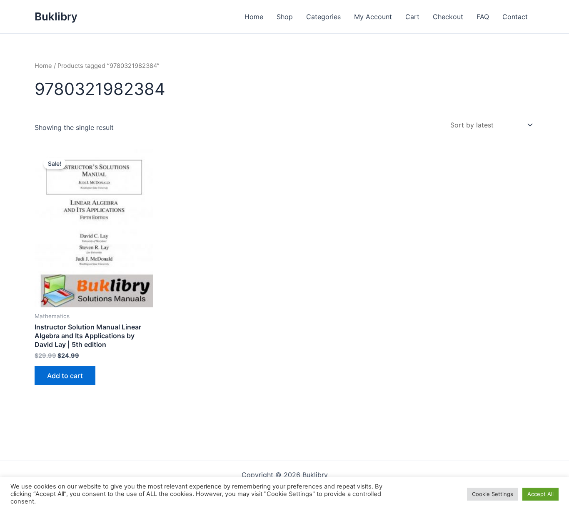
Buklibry (56, 16)
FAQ (483, 16)
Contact (515, 16)
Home (254, 16)
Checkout (448, 16)
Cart (412, 16)
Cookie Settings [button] (492, 494)
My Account (373, 16)
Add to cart (65, 375)
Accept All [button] (540, 494)
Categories (323, 16)
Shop (285, 16)
